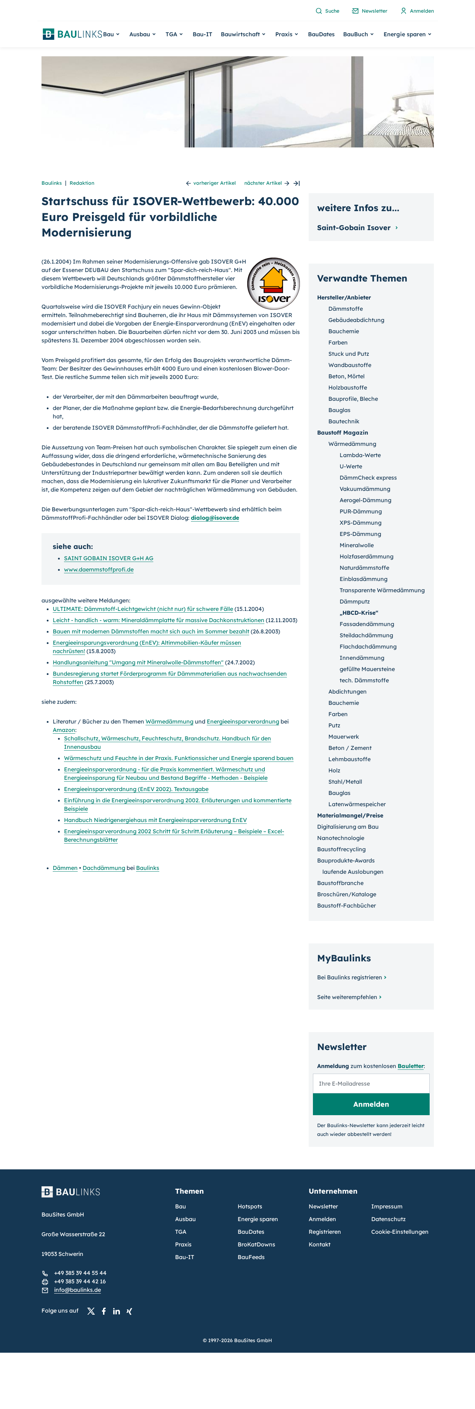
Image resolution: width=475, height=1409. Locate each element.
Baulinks (51, 183)
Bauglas (339, 409)
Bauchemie (343, 331)
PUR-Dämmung (361, 511)
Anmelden (322, 1218)
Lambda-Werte (360, 455)
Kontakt (319, 1244)
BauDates (321, 34)
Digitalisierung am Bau (348, 826)
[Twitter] (93, 1310)
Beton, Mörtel (346, 376)
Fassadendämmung (367, 623)
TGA (180, 1231)
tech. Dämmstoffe (364, 680)
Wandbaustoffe (349, 364)
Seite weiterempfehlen (347, 996)
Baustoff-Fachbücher (346, 905)
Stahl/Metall (345, 781)
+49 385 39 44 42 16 (80, 1281)
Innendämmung (362, 657)
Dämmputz (355, 601)
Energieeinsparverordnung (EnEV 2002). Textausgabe (136, 788)
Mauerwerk (343, 736)
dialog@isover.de (215, 517)
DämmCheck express (368, 477)
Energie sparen (258, 1218)
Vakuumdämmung (365, 488)
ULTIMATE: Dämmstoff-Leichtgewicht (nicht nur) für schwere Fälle (143, 608)
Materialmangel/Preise (350, 815)
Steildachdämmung (366, 635)
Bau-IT (202, 34)
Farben (338, 342)
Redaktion (82, 183)
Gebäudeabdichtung (356, 319)
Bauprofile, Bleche (353, 398)
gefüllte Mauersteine (367, 668)
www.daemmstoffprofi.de (99, 569)
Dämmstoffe (345, 308)
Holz (334, 770)
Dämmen (65, 867)
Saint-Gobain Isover (355, 227)
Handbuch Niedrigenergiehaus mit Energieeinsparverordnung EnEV (155, 819)
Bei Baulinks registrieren (349, 977)
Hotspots (250, 1206)
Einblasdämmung (363, 578)
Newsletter (323, 1206)
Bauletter (411, 1065)
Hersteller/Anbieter (344, 297)
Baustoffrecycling (341, 849)
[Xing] (131, 1310)
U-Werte (351, 466)
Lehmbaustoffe (349, 759)
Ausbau (185, 1218)
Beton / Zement (350, 747)
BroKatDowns (256, 1244)
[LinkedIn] (118, 1310)
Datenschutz (388, 1218)
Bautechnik (343, 421)
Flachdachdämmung (368, 646)
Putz (334, 725)
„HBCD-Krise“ (359, 612)
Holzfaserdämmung (366, 556)
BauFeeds (251, 1256)
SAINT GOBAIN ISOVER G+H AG (108, 558)
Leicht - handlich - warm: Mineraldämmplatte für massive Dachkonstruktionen (158, 620)
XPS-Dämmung (360, 522)
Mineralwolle (357, 545)
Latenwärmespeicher (357, 804)
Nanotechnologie (340, 837)
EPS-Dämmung (360, 533)
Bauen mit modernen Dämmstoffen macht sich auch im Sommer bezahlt (151, 631)
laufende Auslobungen (353, 871)
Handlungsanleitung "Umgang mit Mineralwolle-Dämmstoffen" (138, 662)
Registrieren (325, 1231)
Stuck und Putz (348, 353)
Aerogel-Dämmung (365, 500)
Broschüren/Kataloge (346, 894)
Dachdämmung (104, 867)
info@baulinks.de (77, 1289)
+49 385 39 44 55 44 (80, 1272)
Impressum (387, 1206)
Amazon (64, 729)
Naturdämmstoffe (364, 567)
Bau (180, 1206)
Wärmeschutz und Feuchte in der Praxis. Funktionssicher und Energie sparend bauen (179, 758)
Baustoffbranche (340, 882)
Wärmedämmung (169, 721)
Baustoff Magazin (342, 432)
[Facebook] (106, 1310)
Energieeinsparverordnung (243, 721)
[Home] (104, 1196)
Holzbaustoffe (347, 387)
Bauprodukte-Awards (346, 860)
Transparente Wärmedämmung (382, 590)
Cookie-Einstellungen (400, 1231)
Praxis (183, 1244)
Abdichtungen (347, 691)
